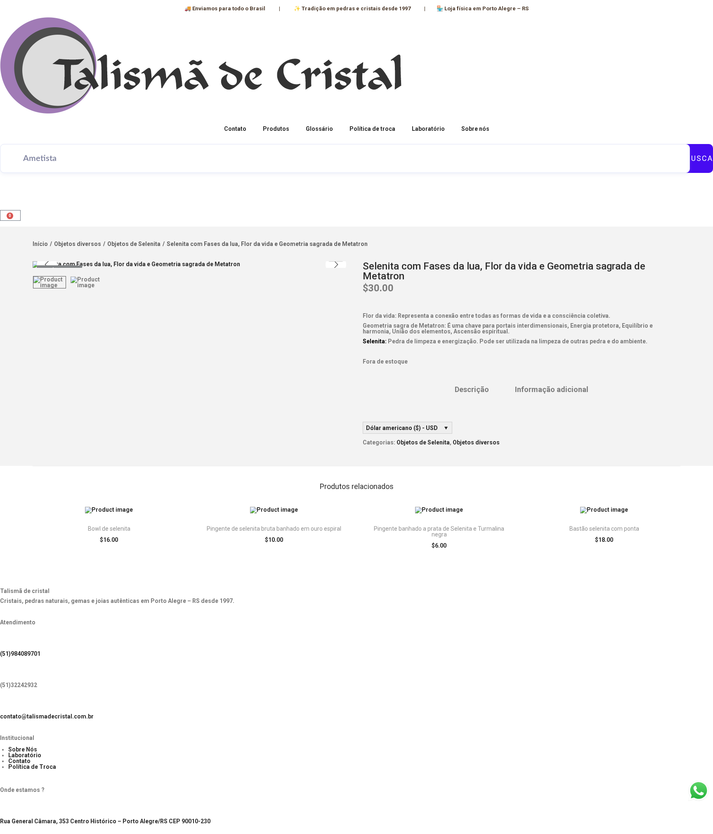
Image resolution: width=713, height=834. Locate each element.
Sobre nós (475, 128)
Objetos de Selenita (134, 244)
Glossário (319, 128)
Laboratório (428, 128)
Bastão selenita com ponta (604, 528)
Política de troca (372, 128)
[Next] (336, 264)
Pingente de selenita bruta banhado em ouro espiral (274, 528)
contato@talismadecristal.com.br (47, 716)
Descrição (472, 389)
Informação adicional (551, 389)
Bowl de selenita (109, 528)
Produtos (276, 128)
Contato (235, 128)
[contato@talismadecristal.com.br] (10, 702)
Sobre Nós (22, 749)
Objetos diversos (77, 244)
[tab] (472, 389)
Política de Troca (32, 766)
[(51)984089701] (10, 639)
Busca (699, 158)
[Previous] (47, 264)
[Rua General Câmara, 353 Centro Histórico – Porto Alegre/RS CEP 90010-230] (10, 807)
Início (40, 244)
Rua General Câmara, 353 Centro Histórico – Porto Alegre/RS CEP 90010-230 (105, 821)
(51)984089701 (20, 653)
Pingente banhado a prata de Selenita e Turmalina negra (439, 531)
